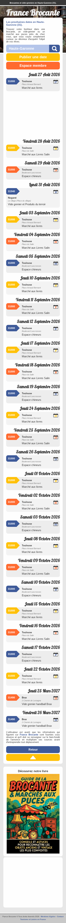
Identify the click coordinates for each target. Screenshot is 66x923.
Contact (60, 916)
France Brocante (29, 734)
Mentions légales (48, 916)
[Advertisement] (33, 114)
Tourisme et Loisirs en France (33, 919)
